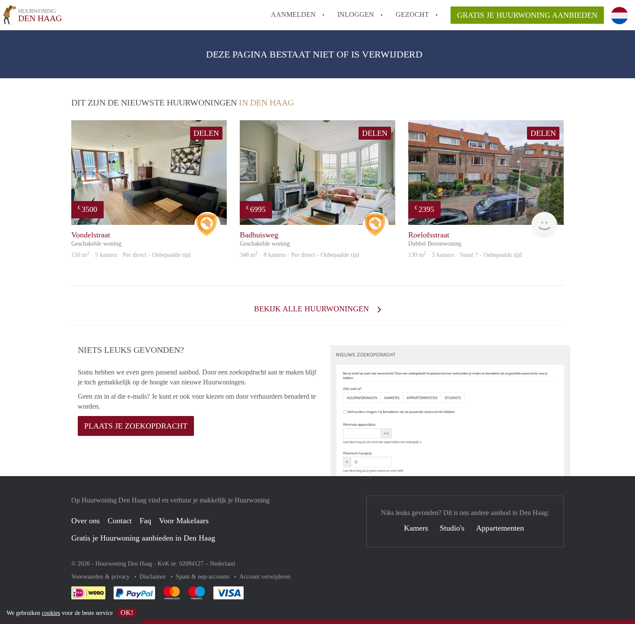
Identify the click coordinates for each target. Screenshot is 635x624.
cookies (51, 613)
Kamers (416, 528)
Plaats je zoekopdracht (135, 426)
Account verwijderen (264, 576)
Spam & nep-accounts (203, 576)
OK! (127, 612)
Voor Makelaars (184, 520)
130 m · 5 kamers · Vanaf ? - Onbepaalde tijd (465, 255)
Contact (120, 520)
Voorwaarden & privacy (101, 576)
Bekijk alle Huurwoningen (312, 308)
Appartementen (500, 528)
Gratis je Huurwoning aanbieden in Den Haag (143, 538)
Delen (206, 133)
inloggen (355, 14)
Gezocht (412, 14)
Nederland (222, 563)
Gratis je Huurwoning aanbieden (527, 15)
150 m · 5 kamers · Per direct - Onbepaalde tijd (130, 255)
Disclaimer (154, 576)
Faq (145, 520)
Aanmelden (293, 14)
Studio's (452, 528)
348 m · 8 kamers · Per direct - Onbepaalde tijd (299, 255)
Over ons (85, 520)
